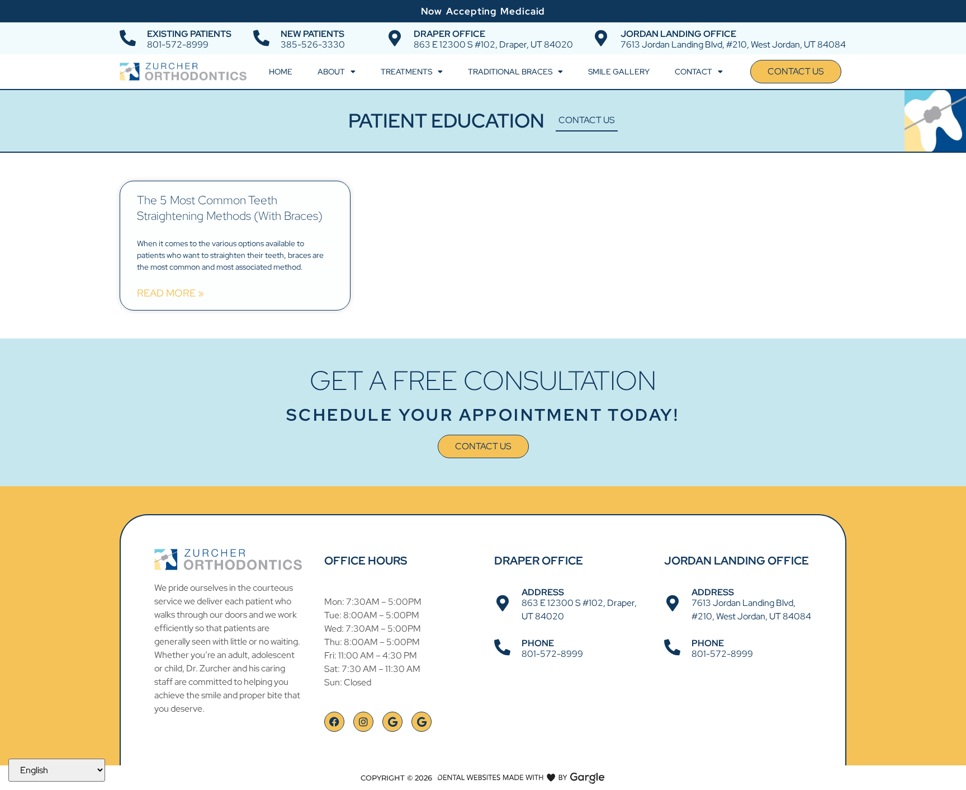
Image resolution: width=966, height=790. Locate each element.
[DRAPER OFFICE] (394, 38)
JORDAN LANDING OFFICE (678, 34)
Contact (693, 72)
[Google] (392, 722)
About (331, 72)
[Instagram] (363, 722)
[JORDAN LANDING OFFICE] (601, 38)
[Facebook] (334, 722)
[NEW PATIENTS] (261, 38)
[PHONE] (502, 647)
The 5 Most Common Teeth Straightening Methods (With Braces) (230, 207)
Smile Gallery (619, 72)
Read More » (170, 293)
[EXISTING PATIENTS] (128, 38)
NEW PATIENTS (312, 34)
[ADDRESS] (502, 603)
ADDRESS (543, 592)
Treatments (406, 72)
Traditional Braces (510, 72)
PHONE (538, 643)
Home (280, 72)
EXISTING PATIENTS (189, 34)
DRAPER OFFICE (449, 34)
